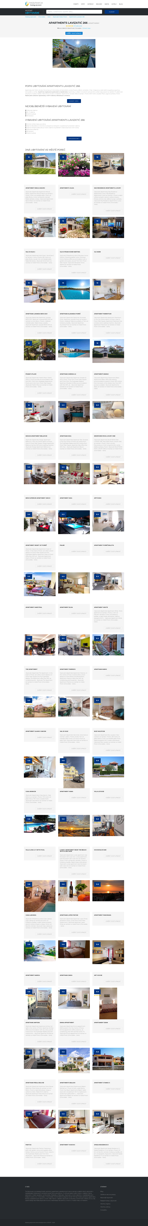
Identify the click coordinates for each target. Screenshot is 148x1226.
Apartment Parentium (102, 314)
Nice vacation (99, 731)
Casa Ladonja (31, 915)
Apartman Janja (66, 975)
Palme (62, 545)
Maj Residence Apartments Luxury (107, 188)
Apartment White (101, 607)
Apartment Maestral (34, 607)
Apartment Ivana (66, 791)
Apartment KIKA (66, 498)
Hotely (114, 4)
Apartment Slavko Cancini (36, 731)
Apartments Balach (67, 1082)
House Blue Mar (100, 850)
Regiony (99, 4)
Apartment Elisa (66, 607)
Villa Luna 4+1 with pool (35, 850)
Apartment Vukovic (67, 1145)
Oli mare (97, 252)
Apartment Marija (33, 975)
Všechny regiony (105, 1204)
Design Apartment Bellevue (36, 436)
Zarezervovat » (74, 138)
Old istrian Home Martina (70, 252)
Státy (83, 4)
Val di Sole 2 (30, 252)
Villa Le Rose (99, 791)
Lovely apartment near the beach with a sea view (73, 850)
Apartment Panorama (102, 915)
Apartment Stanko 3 (102, 1082)
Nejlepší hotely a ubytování (108, 1200)
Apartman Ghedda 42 (68, 374)
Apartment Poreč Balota (104, 545)
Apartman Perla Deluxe (35, 1082)
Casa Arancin (31, 791)
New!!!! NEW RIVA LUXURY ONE (104, 436)
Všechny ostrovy (105, 1207)
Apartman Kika (65, 436)
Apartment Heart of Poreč (36, 545)
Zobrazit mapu (86, 28)
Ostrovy (90, 4)
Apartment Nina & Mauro (35, 188)
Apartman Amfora (33, 1022)
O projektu (103, 1210)
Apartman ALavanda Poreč (70, 314)
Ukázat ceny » (74, 101)
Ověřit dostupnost (74, 33)
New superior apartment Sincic (38, 498)
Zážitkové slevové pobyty (108, 1194)
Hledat (112, 12)
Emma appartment (67, 1022)
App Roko (97, 498)
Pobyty (76, 4)
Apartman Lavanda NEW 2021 (36, 314)
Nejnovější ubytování (106, 1197)
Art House (98, 975)
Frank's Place (31, 374)
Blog (121, 4)
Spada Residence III (101, 1145)
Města (107, 4)
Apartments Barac (101, 374)
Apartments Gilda (67, 188)
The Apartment (31, 669)
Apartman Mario (100, 669)
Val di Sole (64, 731)
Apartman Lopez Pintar (69, 915)
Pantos (28, 1145)
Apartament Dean (101, 1022)
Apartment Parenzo (68, 669)
